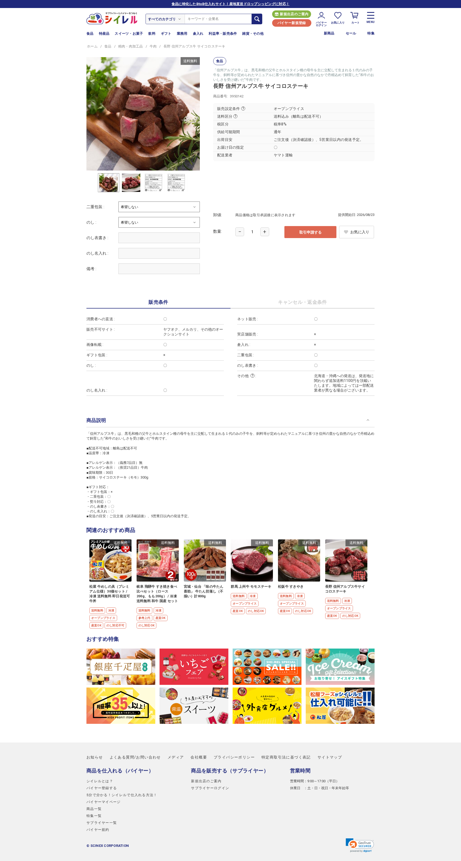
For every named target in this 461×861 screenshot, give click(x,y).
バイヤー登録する (101, 788)
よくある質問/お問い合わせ (135, 757)
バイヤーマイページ (103, 802)
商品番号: (220, 96)
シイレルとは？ (99, 781)
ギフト (166, 33)
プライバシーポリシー (234, 757)
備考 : (91, 268)
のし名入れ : (97, 253)
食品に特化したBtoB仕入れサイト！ (230, 4)
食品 (90, 33)
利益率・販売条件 (223, 33)
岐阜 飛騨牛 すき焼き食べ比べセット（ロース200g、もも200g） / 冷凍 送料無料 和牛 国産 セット (157, 593)
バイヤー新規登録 (291, 23)
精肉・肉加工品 (130, 46)
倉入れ (198, 33)
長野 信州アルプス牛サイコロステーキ (345, 588)
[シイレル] (111, 18)
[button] (360, 845)
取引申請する (310, 232)
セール (351, 33)
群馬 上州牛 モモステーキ (251, 586)
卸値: (217, 214)
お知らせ (94, 757)
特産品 (104, 33)
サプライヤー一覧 (101, 823)
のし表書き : (97, 237)
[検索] (257, 19)
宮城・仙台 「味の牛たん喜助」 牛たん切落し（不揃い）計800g (204, 591)
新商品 (329, 33)
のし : (91, 222)
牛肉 (153, 46)
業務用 (182, 33)
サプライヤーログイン (210, 788)
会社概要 (198, 757)
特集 (371, 33)
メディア (176, 757)
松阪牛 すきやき (291, 586)
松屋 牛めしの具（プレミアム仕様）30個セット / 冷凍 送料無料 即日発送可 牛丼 (109, 593)
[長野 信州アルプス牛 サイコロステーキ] (143, 114)
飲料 (152, 33)
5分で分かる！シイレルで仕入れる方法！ (121, 795)
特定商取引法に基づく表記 (286, 757)
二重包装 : (95, 206)
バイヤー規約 (97, 830)
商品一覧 (94, 809)
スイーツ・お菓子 (129, 33)
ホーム (92, 46)
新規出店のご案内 (294, 14)
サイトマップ (329, 757)
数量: (217, 231)
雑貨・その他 (253, 33)
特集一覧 (94, 816)
